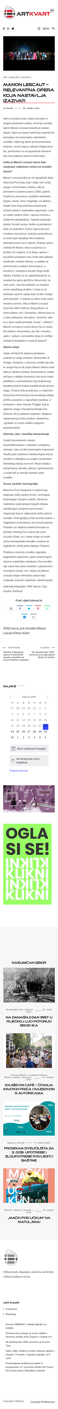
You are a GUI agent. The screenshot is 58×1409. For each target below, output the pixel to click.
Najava (16, 1077)
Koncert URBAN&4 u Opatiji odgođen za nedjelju (26, 1326)
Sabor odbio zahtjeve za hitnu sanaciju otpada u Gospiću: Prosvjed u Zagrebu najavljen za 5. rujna (30, 1354)
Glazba (8, 1210)
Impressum (11, 1309)
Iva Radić (8, 108)
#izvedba (30, 628)
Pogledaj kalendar (19, 770)
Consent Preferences (43, 1402)
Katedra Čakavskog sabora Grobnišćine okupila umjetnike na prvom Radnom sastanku (16, 654)
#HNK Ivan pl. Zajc (14, 628)
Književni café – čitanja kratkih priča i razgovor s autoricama (29, 1088)
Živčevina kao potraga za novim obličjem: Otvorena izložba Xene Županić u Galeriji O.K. (29, 1335)
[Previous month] (10, 697)
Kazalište (14, 77)
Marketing (11, 1314)
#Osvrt (25, 633)
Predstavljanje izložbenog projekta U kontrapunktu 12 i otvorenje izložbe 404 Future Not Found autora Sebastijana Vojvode (29, 1367)
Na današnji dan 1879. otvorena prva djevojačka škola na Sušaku (42, 653)
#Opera (17, 633)
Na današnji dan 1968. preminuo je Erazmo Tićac (28, 1344)
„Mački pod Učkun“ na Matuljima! (29, 1219)
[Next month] (47, 697)
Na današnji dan (14, 1010)
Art (5, 77)
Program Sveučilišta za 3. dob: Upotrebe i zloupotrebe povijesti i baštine (29, 1153)
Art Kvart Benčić (18, 1075)
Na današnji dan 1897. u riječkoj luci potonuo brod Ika (29, 1020)
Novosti (26, 77)
